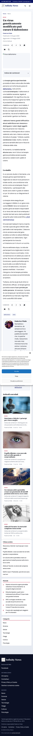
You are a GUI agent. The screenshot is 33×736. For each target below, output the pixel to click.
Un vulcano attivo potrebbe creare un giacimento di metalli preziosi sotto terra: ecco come (16, 492)
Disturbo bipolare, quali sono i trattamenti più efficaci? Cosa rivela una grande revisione (17, 594)
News (4, 17)
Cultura (5, 640)
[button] (30, 353)
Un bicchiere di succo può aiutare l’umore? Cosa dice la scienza (16, 606)
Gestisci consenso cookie (10, 685)
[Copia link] (9, 49)
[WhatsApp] (24, 45)
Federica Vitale (7, 33)
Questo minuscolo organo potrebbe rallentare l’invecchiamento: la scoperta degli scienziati (17, 587)
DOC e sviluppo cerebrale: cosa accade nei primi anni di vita (15, 601)
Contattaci (5, 679)
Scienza (5, 626)
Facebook (4, 668)
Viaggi (5, 636)
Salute (5, 629)
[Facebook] (16, 45)
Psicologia (6, 643)
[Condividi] (12, 45)
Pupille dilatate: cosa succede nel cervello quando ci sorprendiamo (15, 455)
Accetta (16, 371)
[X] (20, 45)
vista (14, 314)
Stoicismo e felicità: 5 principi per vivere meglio (15, 419)
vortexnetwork (16, 733)
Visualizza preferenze (16, 381)
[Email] (4, 49)
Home (4, 13)
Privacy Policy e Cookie (9, 682)
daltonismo (7, 314)
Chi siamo (4, 676)
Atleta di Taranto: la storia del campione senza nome (15, 527)
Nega (16, 376)
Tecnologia (6, 633)
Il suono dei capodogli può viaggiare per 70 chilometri (17, 611)
